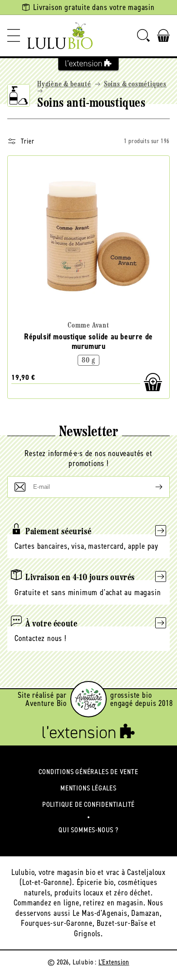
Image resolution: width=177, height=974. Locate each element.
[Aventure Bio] (88, 699)
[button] (13, 35)
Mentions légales (88, 788)
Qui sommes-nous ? (88, 830)
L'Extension (113, 962)
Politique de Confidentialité (88, 804)
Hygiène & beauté (64, 84)
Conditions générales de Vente (88, 771)
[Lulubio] (60, 35)
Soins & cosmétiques (135, 84)
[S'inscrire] (151, 487)
